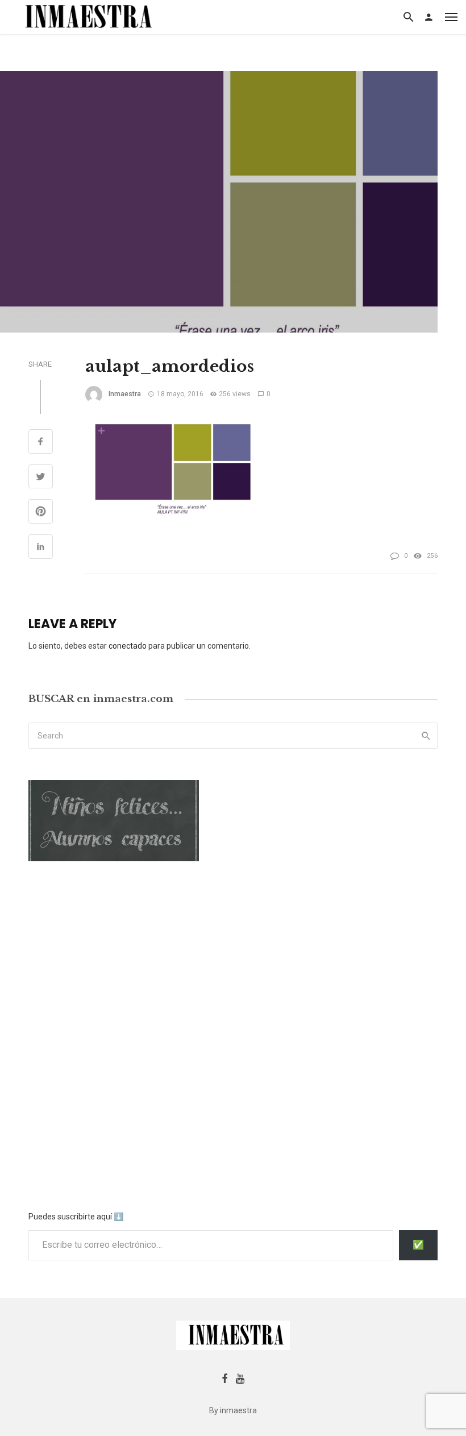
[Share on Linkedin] (40, 548)
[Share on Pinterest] (40, 512)
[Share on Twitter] (40, 478)
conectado (128, 645)
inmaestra (125, 394)
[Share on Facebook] (40, 442)
